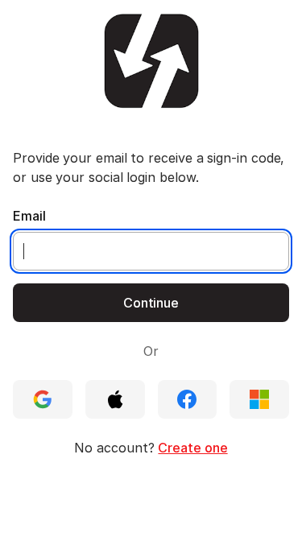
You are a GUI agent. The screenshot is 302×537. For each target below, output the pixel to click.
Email (29, 216)
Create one (192, 448)
